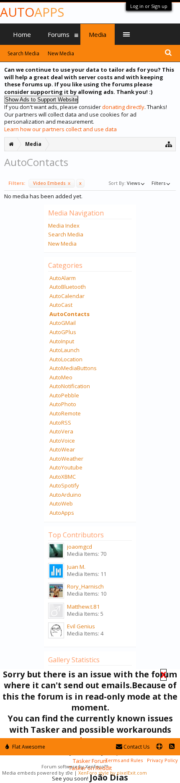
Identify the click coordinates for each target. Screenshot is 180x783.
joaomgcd (79, 546)
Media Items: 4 (85, 633)
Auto (32, 12)
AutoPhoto (62, 404)
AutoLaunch (64, 350)
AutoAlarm (62, 278)
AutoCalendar (67, 296)
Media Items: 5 (85, 613)
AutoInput (61, 341)
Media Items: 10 (86, 593)
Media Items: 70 (86, 553)
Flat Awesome (28, 746)
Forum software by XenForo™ (74, 766)
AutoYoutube (65, 467)
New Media (62, 243)
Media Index (64, 225)
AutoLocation (65, 359)
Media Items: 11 (86, 574)
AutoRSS (60, 422)
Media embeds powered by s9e (37, 773)
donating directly (123, 107)
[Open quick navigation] (168, 144)
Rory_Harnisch (85, 586)
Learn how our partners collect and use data (60, 129)
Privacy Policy (162, 760)
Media (97, 34)
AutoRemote (65, 413)
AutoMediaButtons (73, 368)
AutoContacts (69, 314)
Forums (58, 34)
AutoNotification (69, 386)
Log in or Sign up (148, 6)
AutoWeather (66, 458)
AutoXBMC (62, 476)
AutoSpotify (64, 485)
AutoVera (61, 431)
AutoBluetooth (67, 286)
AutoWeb (61, 503)
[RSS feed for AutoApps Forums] (172, 746)
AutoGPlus (62, 332)
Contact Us (135, 746)
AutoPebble (64, 395)
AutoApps (61, 512)
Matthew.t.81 (83, 606)
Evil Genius (81, 626)
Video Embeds (51, 183)
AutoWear (62, 449)
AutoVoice (62, 440)
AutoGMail (62, 323)
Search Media (65, 234)
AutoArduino (65, 494)
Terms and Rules (124, 760)
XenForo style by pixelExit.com (112, 773)
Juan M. (76, 566)
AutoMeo (60, 377)
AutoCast (60, 305)
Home (22, 34)
